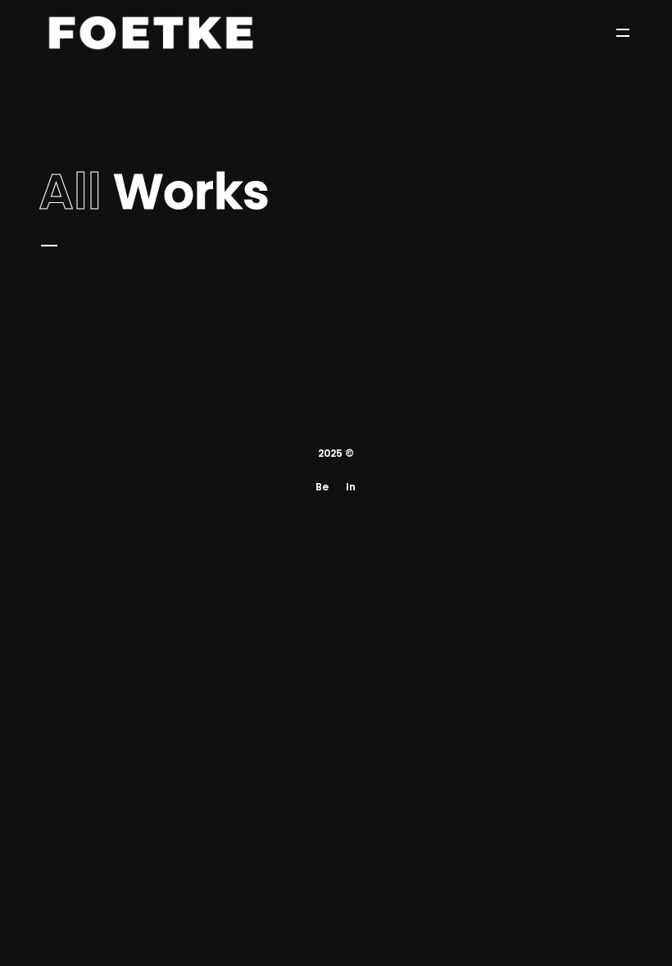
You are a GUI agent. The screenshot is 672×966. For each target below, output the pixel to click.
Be (322, 487)
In (351, 487)
